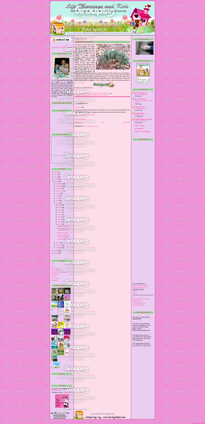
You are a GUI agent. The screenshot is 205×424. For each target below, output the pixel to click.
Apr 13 (60, 214)
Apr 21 (60, 207)
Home (71, 33)
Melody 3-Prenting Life (139, 280)
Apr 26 (60, 205)
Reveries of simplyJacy (142, 131)
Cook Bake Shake (132, 33)
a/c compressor (56, 270)
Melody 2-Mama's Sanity (140, 278)
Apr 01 (60, 224)
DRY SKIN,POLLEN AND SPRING (63, 229)
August (58, 193)
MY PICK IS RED (62, 233)
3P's (52, 264)
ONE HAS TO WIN (140, 121)
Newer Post (78, 122)
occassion (105, 95)
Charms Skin (68, 392)
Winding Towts (137, 303)
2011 (56, 179)
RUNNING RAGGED (63, 226)
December (59, 184)
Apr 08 (60, 217)
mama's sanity (139, 125)
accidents (54, 280)
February (59, 245)
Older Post (127, 122)
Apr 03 (60, 222)
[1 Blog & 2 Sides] (67, 321)
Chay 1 (135, 284)
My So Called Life (138, 297)
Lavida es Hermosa (139, 299)
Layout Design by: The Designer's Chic (103, 414)
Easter (84, 95)
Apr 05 (60, 219)
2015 (56, 172)
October (59, 188)
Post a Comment (80, 119)
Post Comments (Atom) (90, 126)
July (57, 196)
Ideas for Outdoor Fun (141, 94)
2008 (56, 253)
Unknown (78, 107)
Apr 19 (60, 210)
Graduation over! (140, 115)
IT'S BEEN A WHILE (140, 108)
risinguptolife (139, 107)
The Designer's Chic (139, 295)
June (58, 198)
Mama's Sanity (91, 33)
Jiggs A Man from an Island (141, 291)
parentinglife (139, 128)
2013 (56, 174)
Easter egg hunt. (94, 95)
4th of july (54, 268)
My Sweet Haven (140, 99)
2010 (56, 181)
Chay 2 (135, 286)
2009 (56, 251)
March (58, 243)
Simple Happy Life (141, 93)
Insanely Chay (139, 113)
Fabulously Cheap (117, 33)
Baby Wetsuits (137, 293)
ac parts (53, 276)
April (57, 203)
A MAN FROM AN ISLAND (143, 119)
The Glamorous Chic (139, 301)
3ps (52, 266)
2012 (56, 177)
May (57, 200)
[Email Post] (110, 93)
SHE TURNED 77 (62, 239)
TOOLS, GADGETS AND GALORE (63, 235)
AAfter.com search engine (59, 272)
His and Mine (103, 33)
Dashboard (79, 33)
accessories (55, 278)
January (59, 247)
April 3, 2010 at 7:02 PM (85, 115)
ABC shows (55, 274)
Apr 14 (60, 212)
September (59, 191)
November (59, 186)
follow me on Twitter (199, 423)
